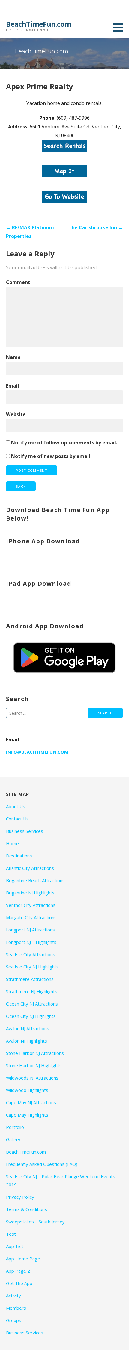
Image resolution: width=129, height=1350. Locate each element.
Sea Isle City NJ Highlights (32, 967)
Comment (18, 282)
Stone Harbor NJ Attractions (35, 1053)
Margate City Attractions (31, 917)
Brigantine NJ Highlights (30, 893)
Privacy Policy (20, 1197)
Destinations (19, 856)
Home (12, 843)
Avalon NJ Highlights (26, 1041)
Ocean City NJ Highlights (31, 1016)
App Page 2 (18, 1271)
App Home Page (23, 1259)
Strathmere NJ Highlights (31, 991)
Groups (13, 1320)
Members (16, 1308)
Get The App (19, 1283)
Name (13, 357)
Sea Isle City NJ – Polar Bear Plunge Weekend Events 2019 (60, 1180)
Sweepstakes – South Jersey (35, 1222)
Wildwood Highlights (27, 1090)
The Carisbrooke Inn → (95, 227)
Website (16, 414)
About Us (15, 806)
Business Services (24, 831)
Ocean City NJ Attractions (32, 1004)
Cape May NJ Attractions (31, 1102)
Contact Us (17, 819)
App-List (14, 1246)
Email (12, 385)
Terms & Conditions (26, 1209)
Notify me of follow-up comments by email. (64, 442)
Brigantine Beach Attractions (35, 880)
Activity (13, 1296)
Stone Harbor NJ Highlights (34, 1065)
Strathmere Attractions (30, 979)
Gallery (13, 1139)
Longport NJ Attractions (30, 930)
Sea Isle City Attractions (30, 954)
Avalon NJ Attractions (27, 1028)
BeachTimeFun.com (38, 24)
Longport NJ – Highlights (31, 942)
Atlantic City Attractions (30, 868)
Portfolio (15, 1127)
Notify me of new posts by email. (51, 456)
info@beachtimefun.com (37, 752)
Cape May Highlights (27, 1115)
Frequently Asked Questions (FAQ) (41, 1164)
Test (11, 1234)
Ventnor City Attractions (31, 905)
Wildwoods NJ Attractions (32, 1078)
